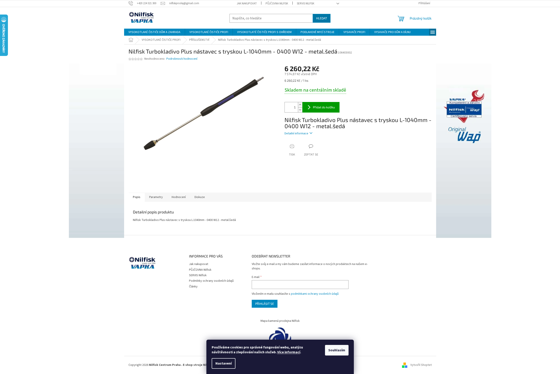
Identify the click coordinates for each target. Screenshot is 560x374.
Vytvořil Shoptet (421, 365)
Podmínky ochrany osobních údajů (211, 281)
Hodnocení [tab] (179, 197)
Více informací (288, 352)
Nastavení (223, 363)
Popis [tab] (136, 197)
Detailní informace (296, 133)
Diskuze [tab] (200, 197)
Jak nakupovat (247, 4)
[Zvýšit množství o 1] (300, 104)
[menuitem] (154, 32)
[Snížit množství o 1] (300, 109)
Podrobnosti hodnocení (181, 59)
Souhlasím (336, 350)
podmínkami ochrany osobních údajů (315, 294)
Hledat (321, 18)
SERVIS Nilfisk (305, 4)
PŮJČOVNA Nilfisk (277, 4)
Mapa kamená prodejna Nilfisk (280, 321)
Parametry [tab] (156, 197)
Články (193, 286)
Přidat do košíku (324, 107)
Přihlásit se (264, 303)
